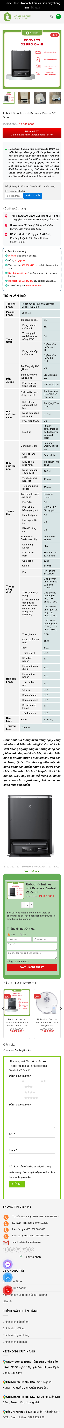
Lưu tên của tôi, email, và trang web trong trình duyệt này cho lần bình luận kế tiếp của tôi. (32, 1171)
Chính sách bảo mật (15, 1341)
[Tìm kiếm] (51, 16)
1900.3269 (38, 1216)
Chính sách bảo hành (16, 1321)
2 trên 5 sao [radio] (33, 1081)
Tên (12, 1134)
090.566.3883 (52, 1216)
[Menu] (58, 16)
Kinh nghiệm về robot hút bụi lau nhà (25, 1294)
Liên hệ (7, 1301)
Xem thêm (30, 871)
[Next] (56, 60)
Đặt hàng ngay (32, 967)
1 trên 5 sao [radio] (14, 1081)
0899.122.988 (17, 242)
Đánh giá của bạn (20, 1075)
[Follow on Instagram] (12, 1249)
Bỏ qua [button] (35, 7)
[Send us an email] (25, 1249)
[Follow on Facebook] (6, 1249)
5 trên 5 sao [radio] (17, 1097)
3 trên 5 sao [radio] (17, 1086)
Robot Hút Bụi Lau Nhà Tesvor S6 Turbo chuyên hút (47, 1022)
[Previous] (8, 60)
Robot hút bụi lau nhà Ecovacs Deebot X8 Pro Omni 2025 (17, 1022)
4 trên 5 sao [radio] (17, 1092)
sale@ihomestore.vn (30, 1242)
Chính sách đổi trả (14, 1328)
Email (13, 1150)
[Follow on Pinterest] (31, 1249)
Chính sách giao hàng (16, 1335)
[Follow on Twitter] (18, 1249)
